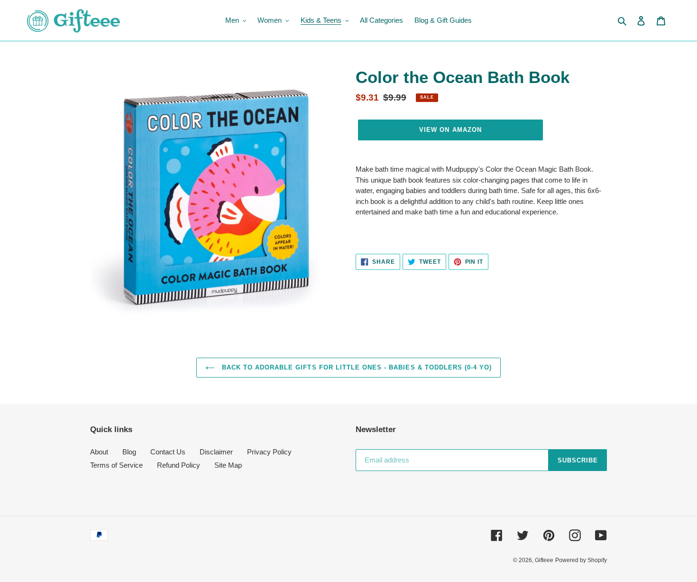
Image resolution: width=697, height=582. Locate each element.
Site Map (228, 465)
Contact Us (167, 452)
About (99, 452)
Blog (129, 452)
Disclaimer (216, 452)
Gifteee (544, 560)
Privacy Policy (269, 452)
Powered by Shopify (581, 560)
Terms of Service (116, 465)
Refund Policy (178, 465)
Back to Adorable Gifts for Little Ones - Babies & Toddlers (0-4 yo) (356, 367)
